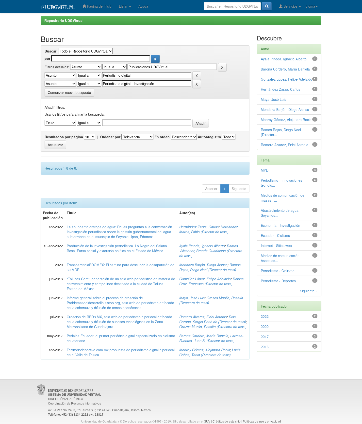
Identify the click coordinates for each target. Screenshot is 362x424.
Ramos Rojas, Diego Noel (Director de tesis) (210, 267)
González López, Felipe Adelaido (205, 278)
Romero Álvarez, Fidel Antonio (203, 316)
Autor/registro (209, 136)
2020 (265, 326)
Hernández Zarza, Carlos (199, 226)
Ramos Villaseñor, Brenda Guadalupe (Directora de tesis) (210, 250)
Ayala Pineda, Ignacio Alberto (202, 245)
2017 (265, 336)
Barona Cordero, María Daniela (203, 335)
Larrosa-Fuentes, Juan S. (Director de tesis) (211, 338)
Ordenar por (110, 136)
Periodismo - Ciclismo (278, 270)
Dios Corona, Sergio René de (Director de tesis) (212, 319)
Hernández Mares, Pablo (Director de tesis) (208, 229)
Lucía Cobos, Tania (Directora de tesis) (210, 352)
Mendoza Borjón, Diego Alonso (203, 264)
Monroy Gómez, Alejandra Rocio (204, 349)
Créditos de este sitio (227, 421)
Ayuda (143, 6)
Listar (124, 6)
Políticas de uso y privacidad (262, 421)
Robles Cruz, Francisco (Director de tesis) (211, 281)
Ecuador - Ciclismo (275, 235)
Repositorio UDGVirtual (63, 20)
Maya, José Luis (192, 297)
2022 (265, 316)
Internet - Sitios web (276, 245)
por (47, 58)
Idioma (310, 6)
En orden (162, 136)
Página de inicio (99, 6)
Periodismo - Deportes (278, 280)
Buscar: (51, 51)
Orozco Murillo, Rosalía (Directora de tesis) (213, 326)
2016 (265, 346)
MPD (264, 170)
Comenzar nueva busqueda (69, 92)
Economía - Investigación (280, 225)
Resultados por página (64, 136)
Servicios (290, 6)
